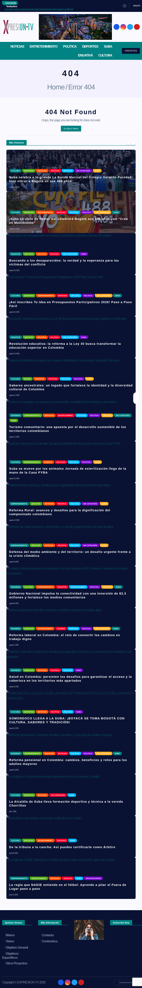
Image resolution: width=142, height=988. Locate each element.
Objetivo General (17, 947)
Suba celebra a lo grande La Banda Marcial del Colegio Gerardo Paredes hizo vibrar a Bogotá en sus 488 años (38, 9)
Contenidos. (50, 941)
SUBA (108, 46)
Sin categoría (83, 171)
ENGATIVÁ (85, 55)
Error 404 (81, 87)
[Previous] (129, 143)
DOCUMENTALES (45, 212)
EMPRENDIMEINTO (46, 295)
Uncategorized (93, 878)
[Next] (133, 143)
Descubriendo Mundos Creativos (128, 982)
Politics (68, 171)
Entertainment (65, 415)
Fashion (48, 462)
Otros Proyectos (16, 963)
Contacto (48, 935)
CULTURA (105, 55)
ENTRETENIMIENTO (43, 46)
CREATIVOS (131, 51)
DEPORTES (90, 46)
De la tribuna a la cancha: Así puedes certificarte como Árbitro (62, 847)
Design (27, 379)
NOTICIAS (17, 46)
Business (15, 415)
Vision (10, 941)
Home (56, 87)
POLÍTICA (70, 46)
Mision (10, 935)
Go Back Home (71, 128)
